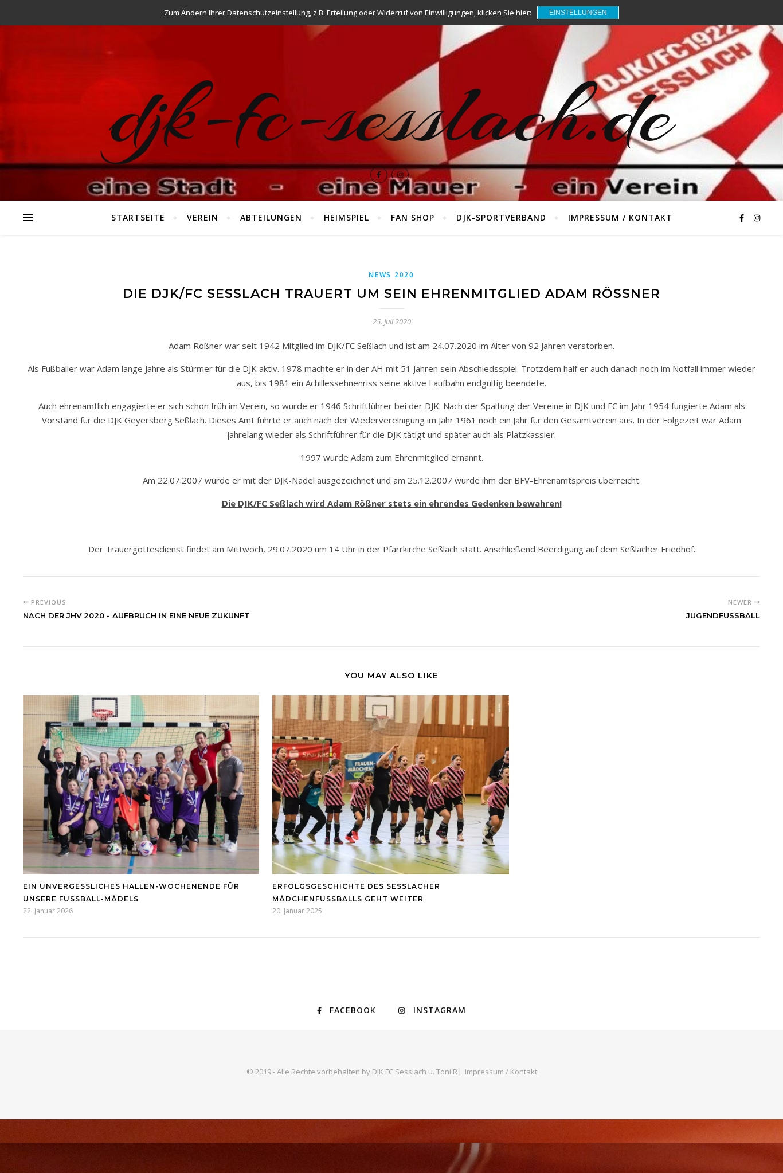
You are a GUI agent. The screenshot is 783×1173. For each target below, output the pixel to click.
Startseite (138, 217)
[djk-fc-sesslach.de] (391, 100)
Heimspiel (346, 217)
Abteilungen (271, 217)
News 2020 (391, 275)
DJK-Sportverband (501, 217)
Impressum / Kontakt (620, 217)
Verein (202, 217)
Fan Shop (412, 217)
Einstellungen (578, 13)
